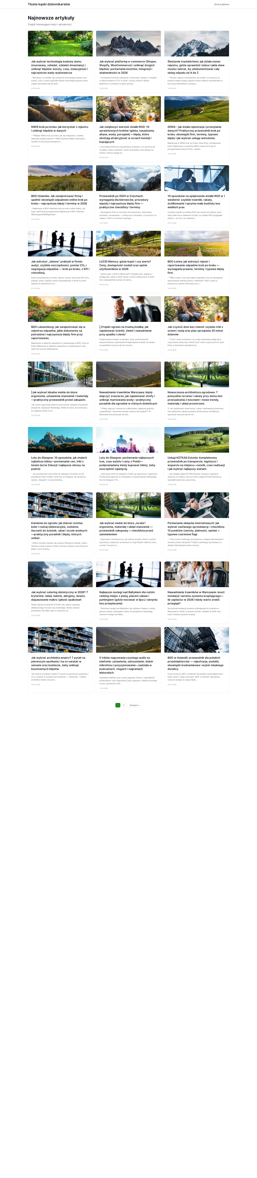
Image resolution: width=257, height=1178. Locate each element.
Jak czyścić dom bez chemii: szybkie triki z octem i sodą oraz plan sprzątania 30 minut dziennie (195, 330)
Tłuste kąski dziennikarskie (49, 4)
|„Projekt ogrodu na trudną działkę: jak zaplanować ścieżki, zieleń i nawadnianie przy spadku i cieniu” (125, 330)
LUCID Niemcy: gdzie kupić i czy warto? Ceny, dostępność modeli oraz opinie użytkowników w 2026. (125, 265)
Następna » (135, 705)
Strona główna (221, 4)
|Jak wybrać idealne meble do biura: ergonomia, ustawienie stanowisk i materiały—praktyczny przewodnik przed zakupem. (59, 396)
